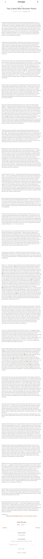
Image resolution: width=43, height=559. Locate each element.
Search (20, 548)
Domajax (24, 552)
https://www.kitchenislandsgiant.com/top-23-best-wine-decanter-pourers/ (21, 516)
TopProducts (25, 11)
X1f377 (29, 11)
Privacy (23, 548)
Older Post (5, 527)
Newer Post (38, 527)
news (21, 6)
